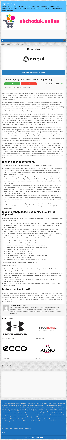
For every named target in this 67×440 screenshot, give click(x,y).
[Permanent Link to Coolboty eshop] (50, 328)
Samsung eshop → (61, 365)
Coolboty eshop (39, 338)
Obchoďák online (5, 44)
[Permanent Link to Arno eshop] (50, 349)
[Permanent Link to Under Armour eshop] (17, 328)
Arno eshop (38, 358)
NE (29, 84)
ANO (12, 84)
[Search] (64, 40)
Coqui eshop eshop (8, 4)
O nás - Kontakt (13, 428)
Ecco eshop (5, 358)
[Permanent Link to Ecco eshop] (17, 349)
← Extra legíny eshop (7, 365)
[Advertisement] (33, 33)
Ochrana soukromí (24, 428)
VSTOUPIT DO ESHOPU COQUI (33, 72)
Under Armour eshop (8, 338)
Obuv (13, 44)
